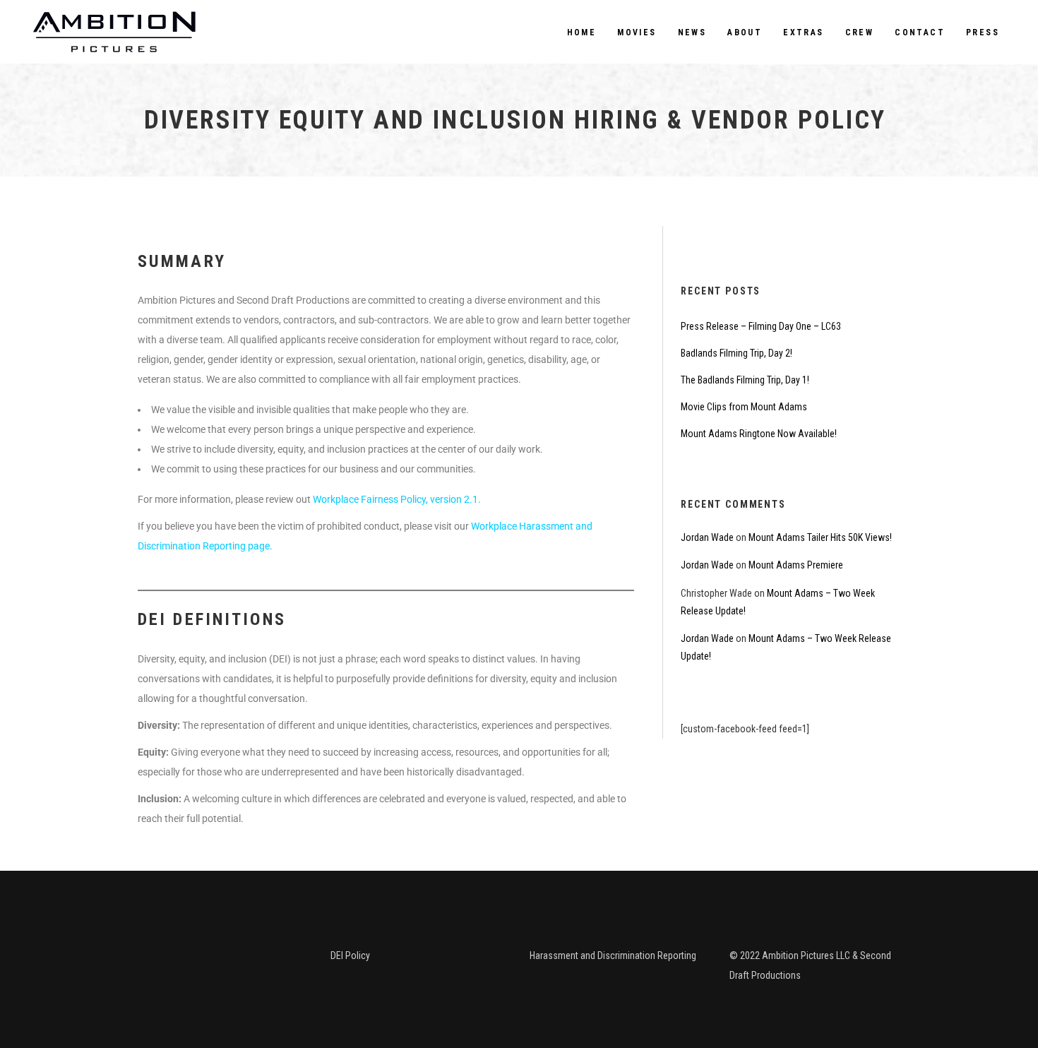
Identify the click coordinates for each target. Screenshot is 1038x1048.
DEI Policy (350, 955)
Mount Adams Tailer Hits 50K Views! (820, 537)
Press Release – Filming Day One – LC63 (761, 326)
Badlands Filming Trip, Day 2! (736, 353)
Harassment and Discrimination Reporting (613, 955)
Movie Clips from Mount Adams (744, 406)
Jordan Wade (707, 537)
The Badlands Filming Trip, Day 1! (745, 380)
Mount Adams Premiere (795, 565)
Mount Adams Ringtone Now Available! (759, 433)
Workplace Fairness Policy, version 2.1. (397, 499)
